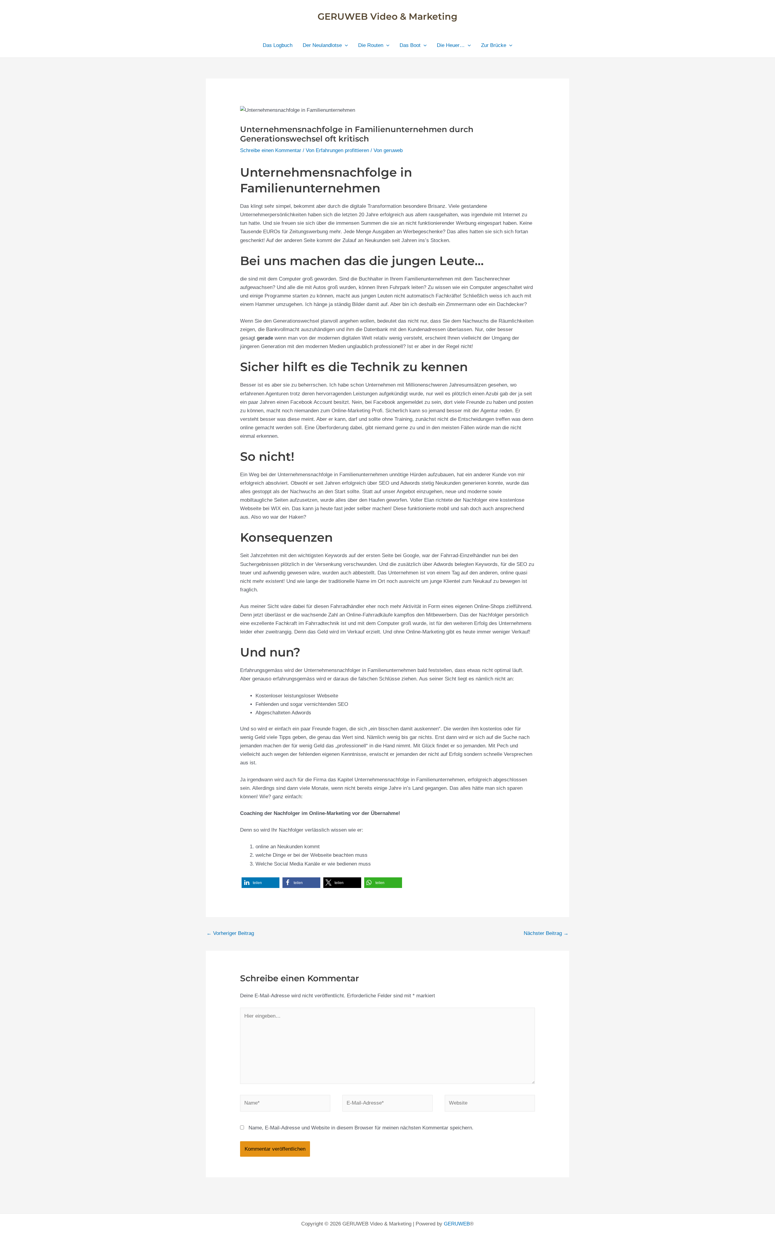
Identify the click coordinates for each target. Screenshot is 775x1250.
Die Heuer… (451, 45)
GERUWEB (457, 1224)
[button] (345, 45)
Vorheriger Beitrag (230, 933)
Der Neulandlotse (322, 45)
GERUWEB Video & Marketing (387, 16)
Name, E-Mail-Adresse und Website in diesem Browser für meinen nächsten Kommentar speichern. (361, 1128)
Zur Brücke (493, 45)
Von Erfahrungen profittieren (337, 150)
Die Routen (370, 45)
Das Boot (410, 45)
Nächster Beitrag (546, 933)
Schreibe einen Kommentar (270, 150)
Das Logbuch (277, 45)
